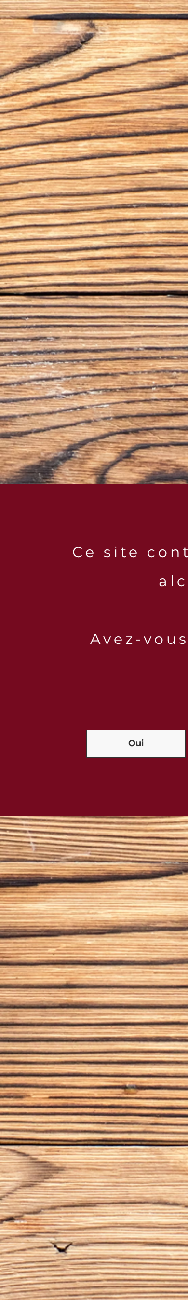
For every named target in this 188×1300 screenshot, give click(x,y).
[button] (136, 744)
